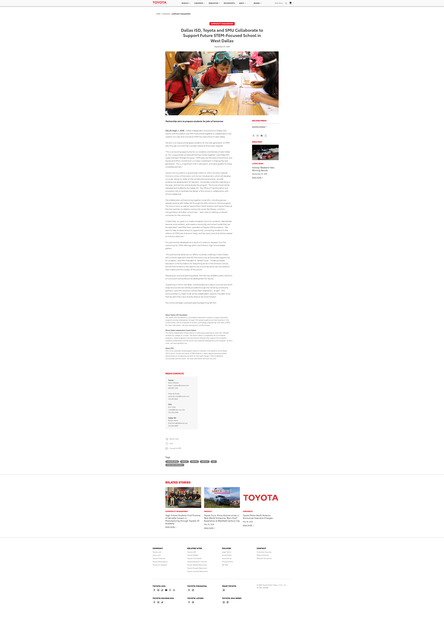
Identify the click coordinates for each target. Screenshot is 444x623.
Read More (257, 177)
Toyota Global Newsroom (197, 565)
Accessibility (226, 558)
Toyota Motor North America (175, 465)
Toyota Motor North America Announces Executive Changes (258, 516)
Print (171, 443)
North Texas (205, 461)
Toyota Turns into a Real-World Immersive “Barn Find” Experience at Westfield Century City (222, 518)
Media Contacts (263, 555)
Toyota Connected (194, 558)
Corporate (198, 3)
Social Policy (227, 555)
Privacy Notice (227, 561)
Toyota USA (191, 552)
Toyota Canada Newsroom (197, 571)
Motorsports (229, 3)
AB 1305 (225, 565)
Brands (257, 3)
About (241, 3)
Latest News (257, 163)
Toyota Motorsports (160, 561)
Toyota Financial (159, 558)
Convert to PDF (175, 448)
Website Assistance (264, 558)
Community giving (172, 461)
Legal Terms (226, 552)
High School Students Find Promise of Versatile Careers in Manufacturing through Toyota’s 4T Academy (182, 519)
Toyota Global (192, 555)
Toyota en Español (160, 565)
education (194, 461)
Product (185, 3)
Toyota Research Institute (197, 561)
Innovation (213, 3)
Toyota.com (157, 552)
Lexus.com (157, 555)
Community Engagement (181, 14)
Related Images (258, 126)
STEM (213, 461)
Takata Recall (279, 3)
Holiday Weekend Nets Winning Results (263, 168)
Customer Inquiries (264, 552)
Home (158, 14)
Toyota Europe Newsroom (197, 568)
